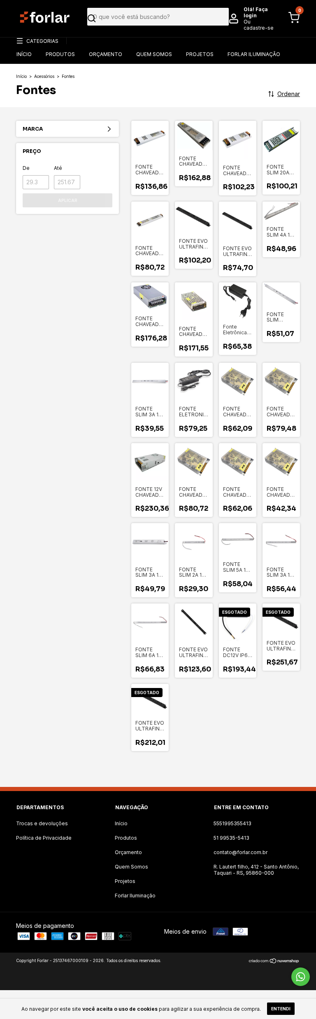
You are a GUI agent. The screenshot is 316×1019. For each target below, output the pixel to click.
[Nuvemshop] (274, 961)
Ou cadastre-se (259, 25)
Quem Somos (154, 54)
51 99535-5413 (231, 838)
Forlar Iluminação (254, 54)
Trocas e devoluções (42, 823)
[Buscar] (155, 18)
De (26, 168)
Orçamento (105, 54)
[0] (292, 21)
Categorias (42, 41)
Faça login (256, 12)
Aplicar (67, 200)
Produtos (60, 54)
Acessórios (44, 76)
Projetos (200, 54)
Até (58, 168)
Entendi (280, 1008)
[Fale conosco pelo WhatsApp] (300, 976)
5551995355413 (232, 823)
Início (24, 54)
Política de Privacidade (44, 838)
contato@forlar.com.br (240, 852)
